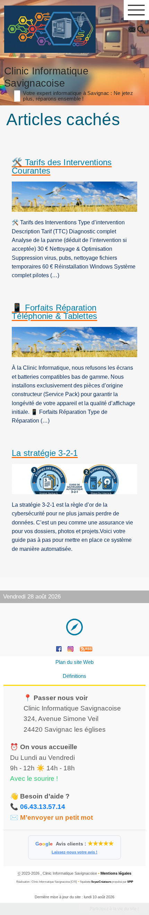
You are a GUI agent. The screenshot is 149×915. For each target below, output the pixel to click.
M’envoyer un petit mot (56, 817)
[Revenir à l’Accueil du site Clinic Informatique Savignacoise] (50, 29)
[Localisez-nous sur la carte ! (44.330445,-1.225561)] (74, 627)
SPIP (130, 881)
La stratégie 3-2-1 (45, 453)
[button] (141, 30)
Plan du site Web (74, 662)
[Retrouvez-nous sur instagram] (70, 648)
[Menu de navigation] (136, 10)
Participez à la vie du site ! (114, 908)
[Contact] (132, 30)
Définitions (74, 676)
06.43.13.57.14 (42, 806)
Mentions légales (115, 873)
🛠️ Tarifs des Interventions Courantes (62, 166)
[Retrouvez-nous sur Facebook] (59, 648)
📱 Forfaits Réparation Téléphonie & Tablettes (54, 312)
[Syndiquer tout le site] (86, 648)
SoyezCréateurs (101, 881)
